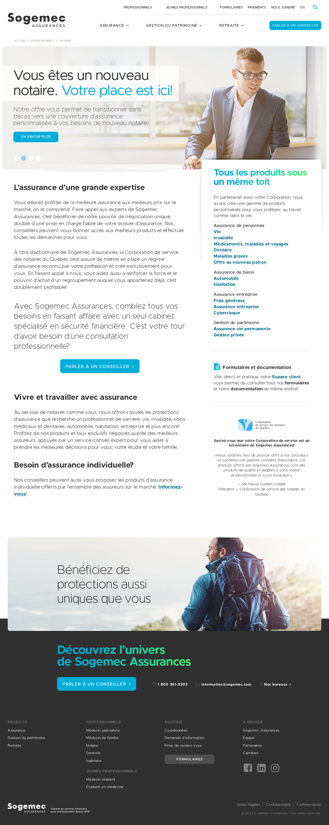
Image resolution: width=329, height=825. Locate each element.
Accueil (20, 41)
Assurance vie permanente (242, 329)
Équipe (249, 738)
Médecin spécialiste (103, 730)
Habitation (225, 284)
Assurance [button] (111, 25)
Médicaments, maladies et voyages (251, 244)
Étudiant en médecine (105, 787)
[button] (16, 158)
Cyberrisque (227, 313)
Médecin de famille (102, 738)
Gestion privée (229, 335)
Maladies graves (231, 256)
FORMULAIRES (189, 759)
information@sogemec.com (226, 684)
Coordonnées (175, 730)
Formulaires (231, 7)
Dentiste (93, 753)
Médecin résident (100, 779)
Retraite (15, 745)
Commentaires (309, 805)
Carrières (251, 753)
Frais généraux (229, 300)
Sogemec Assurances (261, 730)
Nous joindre (283, 7)
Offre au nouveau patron (240, 262)
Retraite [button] (229, 25)
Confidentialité (278, 805)
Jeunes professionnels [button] (186, 7)
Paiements (257, 7)
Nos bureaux (276, 684)
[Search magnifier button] (315, 7)
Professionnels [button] (138, 7)
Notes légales (248, 805)
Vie (217, 232)
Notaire (92, 745)
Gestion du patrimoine (26, 738)
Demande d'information (184, 738)
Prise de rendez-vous (183, 745)
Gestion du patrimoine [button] (171, 25)
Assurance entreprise (236, 307)
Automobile (226, 278)
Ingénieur (94, 761)
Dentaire (223, 250)
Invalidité (223, 238)
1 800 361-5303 (173, 684)
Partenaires (252, 745)
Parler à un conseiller (295, 25)
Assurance (16, 730)
